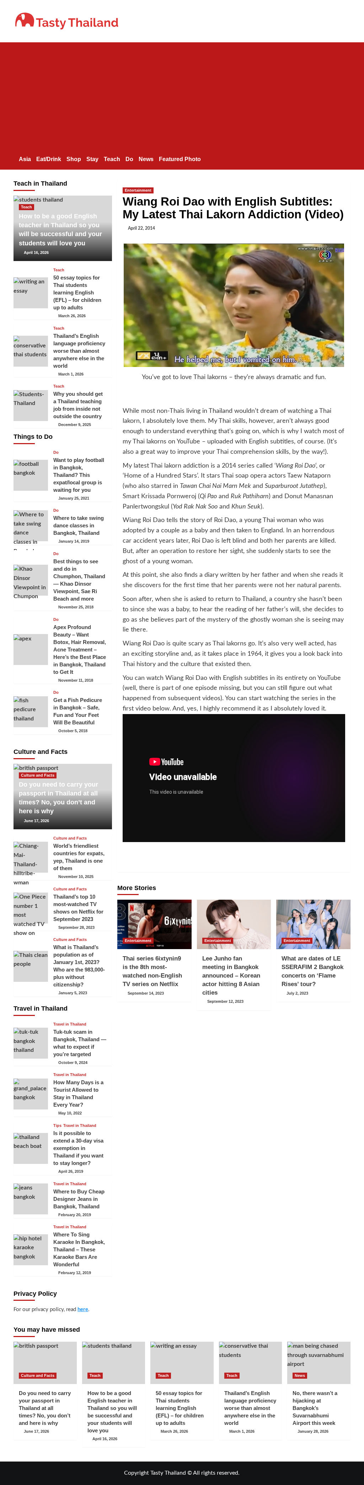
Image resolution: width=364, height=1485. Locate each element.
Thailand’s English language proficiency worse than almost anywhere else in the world (79, 351)
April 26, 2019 (70, 1171)
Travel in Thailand (69, 1024)
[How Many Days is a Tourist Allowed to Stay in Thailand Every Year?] (31, 1094)
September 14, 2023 (146, 993)
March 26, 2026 (72, 316)
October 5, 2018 (72, 731)
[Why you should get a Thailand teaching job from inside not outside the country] (31, 405)
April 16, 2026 (36, 252)
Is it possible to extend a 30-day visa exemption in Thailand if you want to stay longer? (78, 1148)
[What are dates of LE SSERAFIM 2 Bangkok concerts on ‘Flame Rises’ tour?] (313, 924)
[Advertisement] (182, 95)
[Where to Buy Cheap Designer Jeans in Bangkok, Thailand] (31, 1198)
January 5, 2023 (72, 993)
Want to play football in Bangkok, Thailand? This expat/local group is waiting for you (78, 475)
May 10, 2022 (70, 1113)
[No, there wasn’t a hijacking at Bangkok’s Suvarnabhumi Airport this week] (318, 1363)
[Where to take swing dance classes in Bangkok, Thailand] (31, 525)
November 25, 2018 (75, 607)
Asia (25, 159)
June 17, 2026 (36, 821)
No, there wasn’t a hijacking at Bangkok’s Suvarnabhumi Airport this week (315, 1408)
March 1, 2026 (71, 374)
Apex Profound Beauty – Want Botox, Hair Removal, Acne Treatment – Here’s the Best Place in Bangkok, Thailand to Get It (79, 649)
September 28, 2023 (76, 927)
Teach (112, 159)
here (82, 1309)
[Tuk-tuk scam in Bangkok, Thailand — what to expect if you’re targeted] (31, 1043)
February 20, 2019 (74, 1215)
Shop (73, 159)
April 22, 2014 (141, 228)
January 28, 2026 (313, 1431)
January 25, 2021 (73, 498)
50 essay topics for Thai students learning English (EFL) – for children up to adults (77, 292)
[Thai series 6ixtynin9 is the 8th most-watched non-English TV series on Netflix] (154, 924)
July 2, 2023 (297, 993)
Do (129, 159)
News (146, 159)
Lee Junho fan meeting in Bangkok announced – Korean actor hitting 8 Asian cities (231, 975)
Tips (57, 1126)
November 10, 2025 (75, 876)
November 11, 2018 (75, 680)
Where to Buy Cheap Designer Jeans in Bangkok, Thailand (79, 1198)
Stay (92, 159)
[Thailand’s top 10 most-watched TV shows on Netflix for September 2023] (31, 908)
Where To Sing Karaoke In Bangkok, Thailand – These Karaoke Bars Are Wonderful (79, 1249)
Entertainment (138, 190)
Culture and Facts (37, 775)
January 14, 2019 (73, 541)
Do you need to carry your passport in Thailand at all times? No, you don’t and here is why (45, 1408)
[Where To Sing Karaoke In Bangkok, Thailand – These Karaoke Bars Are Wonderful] (31, 1249)
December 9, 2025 (74, 424)
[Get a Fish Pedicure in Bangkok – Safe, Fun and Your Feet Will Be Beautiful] (31, 711)
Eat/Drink (48, 159)
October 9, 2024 (72, 1062)
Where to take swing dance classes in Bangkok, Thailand (78, 525)
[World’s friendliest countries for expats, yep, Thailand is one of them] (31, 857)
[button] (346, 158)
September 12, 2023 (225, 1001)
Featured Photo (180, 159)
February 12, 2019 (74, 1273)
